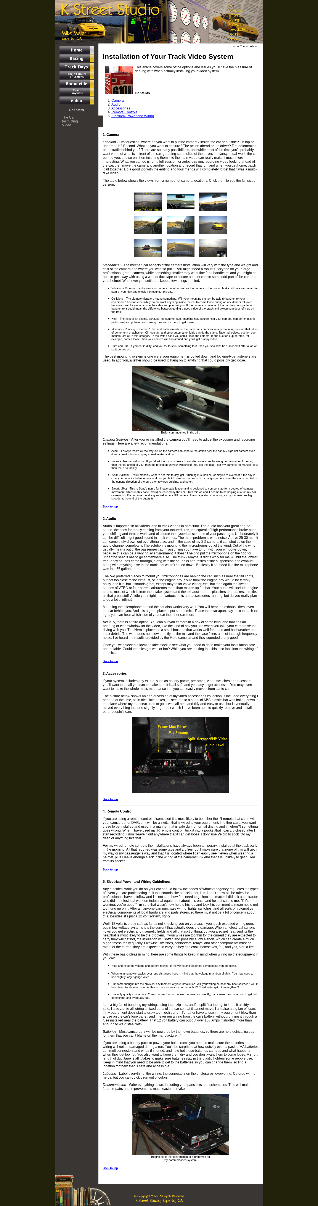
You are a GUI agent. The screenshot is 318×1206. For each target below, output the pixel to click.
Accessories (120, 108)
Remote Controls (124, 112)
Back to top (110, 506)
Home (235, 46)
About (253, 46)
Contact (245, 46)
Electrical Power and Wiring (132, 116)
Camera (117, 100)
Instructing (70, 121)
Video (66, 125)
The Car (68, 117)
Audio (115, 104)
